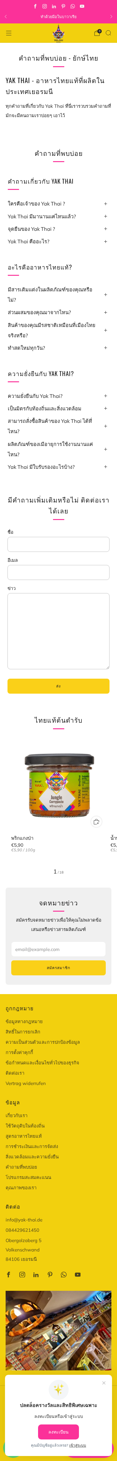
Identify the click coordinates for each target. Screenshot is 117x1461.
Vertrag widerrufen (26, 1083)
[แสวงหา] (108, 33)
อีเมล (12, 560)
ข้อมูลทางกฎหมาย (24, 1021)
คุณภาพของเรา (21, 1188)
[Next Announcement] (111, 16)
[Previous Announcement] (5, 16)
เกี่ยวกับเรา (16, 1115)
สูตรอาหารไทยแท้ (24, 1136)
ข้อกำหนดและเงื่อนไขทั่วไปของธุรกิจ (42, 1063)
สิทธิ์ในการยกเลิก (23, 1032)
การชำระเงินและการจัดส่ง (32, 1146)
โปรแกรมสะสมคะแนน (28, 1177)
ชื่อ (10, 532)
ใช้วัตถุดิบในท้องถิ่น (25, 1126)
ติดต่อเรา (15, 1073)
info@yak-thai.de (24, 1220)
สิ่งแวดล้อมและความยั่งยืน (32, 1157)
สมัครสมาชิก (58, 967)
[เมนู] (9, 33)
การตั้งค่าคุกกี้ (19, 1052)
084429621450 (22, 1230)
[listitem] (58, 16)
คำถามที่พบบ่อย (21, 1167)
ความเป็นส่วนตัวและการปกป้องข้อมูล (43, 1042)
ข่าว (11, 588)
